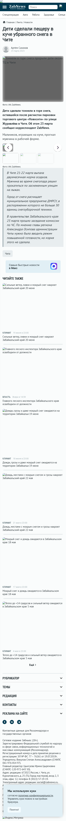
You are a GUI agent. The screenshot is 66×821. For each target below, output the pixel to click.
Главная (10, 22)
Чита (7, 253)
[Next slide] (58, 147)
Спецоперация (11, 14)
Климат (7, 333)
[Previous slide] (8, 147)
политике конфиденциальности (35, 795)
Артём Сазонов (19, 47)
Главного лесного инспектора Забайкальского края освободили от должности (31, 402)
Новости (28, 22)
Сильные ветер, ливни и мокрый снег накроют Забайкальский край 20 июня (28, 338)
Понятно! (14, 809)
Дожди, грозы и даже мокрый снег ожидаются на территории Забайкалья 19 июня (30, 464)
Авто (25, 14)
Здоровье (49, 14)
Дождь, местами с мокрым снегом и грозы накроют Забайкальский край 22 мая (31, 528)
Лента (19, 22)
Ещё (31, 664)
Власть (6, 397)
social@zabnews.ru (47, 782)
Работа (35, 14)
